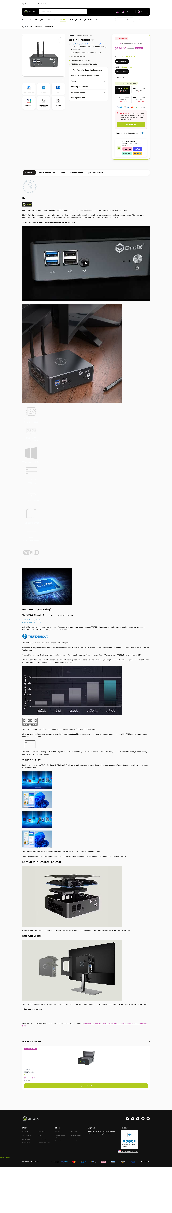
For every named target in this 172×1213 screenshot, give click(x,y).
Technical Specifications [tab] (46, 173)
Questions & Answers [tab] (95, 173)
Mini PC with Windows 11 (112, 1023)
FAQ (40, 1135)
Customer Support (78, 92)
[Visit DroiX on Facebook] (137, 1118)
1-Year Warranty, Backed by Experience (86, 70)
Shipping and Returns (79, 87)
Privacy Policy (26, 1142)
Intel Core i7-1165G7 (122, 71)
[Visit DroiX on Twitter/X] (148, 1118)
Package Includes (78, 98)
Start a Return (45, 4)
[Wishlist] (60, 43)
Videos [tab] (62, 173)
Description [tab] (29, 173)
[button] (141, 11)
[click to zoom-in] (43, 55)
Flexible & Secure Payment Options (85, 75)
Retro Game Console (77, 1135)
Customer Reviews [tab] (76, 173)
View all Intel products (84, 35)
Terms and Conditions (44, 1142)
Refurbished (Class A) (122, 61)
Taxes (73, 81)
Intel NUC (98, 1023)
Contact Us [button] (142, 20)
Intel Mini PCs (38, 26)
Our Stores (25, 1131)
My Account (42, 1131)
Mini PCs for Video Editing (137, 1023)
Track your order (30, 4)
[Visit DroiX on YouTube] (132, 1118)
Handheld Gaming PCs (60, 1136)
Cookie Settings (5, 1157)
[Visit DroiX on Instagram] (143, 1118)
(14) (81, 44)
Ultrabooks (74, 1131)
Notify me (132, 124)
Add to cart (87, 1086)
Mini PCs (29, 26)
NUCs (24, 1026)
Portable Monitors (60, 1141)
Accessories (74, 1141)
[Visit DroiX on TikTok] (127, 1118)
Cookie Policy (42, 1139)
